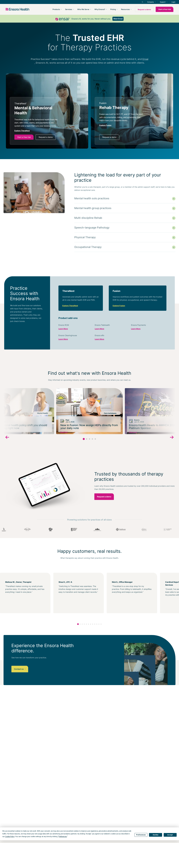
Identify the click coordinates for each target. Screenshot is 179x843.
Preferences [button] (63, 836)
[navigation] (103, 9)
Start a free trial (164, 9)
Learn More (63, 329)
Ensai (145, 59)
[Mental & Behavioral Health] (36, 121)
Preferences (141, 835)
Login (173, 2)
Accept (170, 835)
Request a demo (144, 9)
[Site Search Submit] (142, 2)
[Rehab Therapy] (121, 121)
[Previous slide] (7, 438)
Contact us (19, 669)
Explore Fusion (119, 306)
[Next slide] (171, 438)
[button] (84, 439)
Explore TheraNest (70, 306)
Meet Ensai (118, 19)
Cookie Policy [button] (9, 836)
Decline (155, 835)
